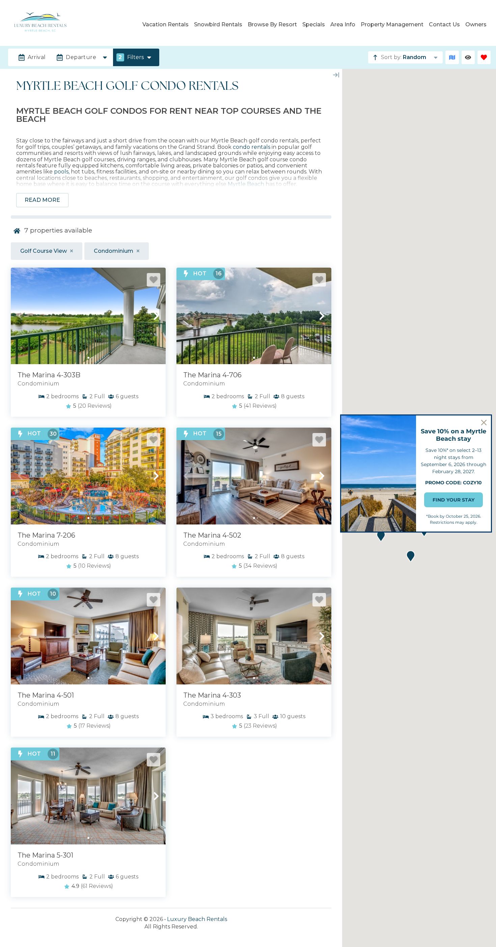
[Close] (484, 422)
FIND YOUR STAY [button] (453, 500)
